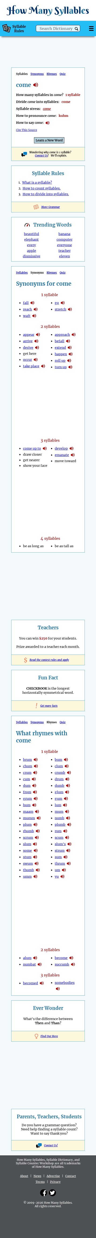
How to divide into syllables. (46, 194)
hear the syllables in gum (66, 798)
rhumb (28, 831)
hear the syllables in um (64, 870)
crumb (60, 773)
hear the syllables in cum (34, 779)
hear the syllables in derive (37, 347)
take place (31, 366)
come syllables (35, 85)
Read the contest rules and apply (48, 660)
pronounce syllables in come (47, 123)
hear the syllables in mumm (39, 818)
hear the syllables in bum (66, 759)
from (27, 792)
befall (59, 341)
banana (64, 234)
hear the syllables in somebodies (58, 988)
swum (28, 863)
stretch (60, 309)
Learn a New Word (49, 140)
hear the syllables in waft (34, 316)
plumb (60, 824)
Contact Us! (51, 1145)
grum (27, 799)
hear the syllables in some (36, 850)
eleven (64, 256)
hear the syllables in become (71, 958)
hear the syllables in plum (35, 824)
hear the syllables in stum (35, 857)
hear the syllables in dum (34, 785)
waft (27, 316)
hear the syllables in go (63, 303)
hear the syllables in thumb (38, 870)
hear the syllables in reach (36, 309)
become (61, 958)
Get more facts (48, 705)
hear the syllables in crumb (69, 772)
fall (26, 303)
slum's (60, 844)
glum (59, 792)
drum (59, 779)
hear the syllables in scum (67, 837)
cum (26, 779)
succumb (62, 964)
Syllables (22, 272)
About (24, 1176)
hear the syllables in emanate (73, 455)
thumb (28, 870)
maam (28, 811)
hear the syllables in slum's (69, 844)
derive (28, 347)
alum (27, 958)
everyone (64, 245)
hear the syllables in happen (70, 354)
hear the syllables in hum (34, 805)
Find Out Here (49, 1036)
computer (64, 239)
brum (27, 760)
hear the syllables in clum (67, 766)
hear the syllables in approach (73, 334)
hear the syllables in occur (36, 359)
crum (27, 773)
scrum (28, 837)
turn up (61, 367)
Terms (40, 1182)
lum (58, 805)
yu (57, 876)
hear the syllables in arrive (36, 341)
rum (58, 831)
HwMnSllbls (48, 10)
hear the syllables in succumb (73, 964)
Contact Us (41, 155)
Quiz (62, 74)
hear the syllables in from (35, 792)
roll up (60, 360)
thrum (60, 863)
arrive (28, 341)
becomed (30, 983)
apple (31, 251)
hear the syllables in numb (68, 818)
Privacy (55, 1182)
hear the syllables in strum (68, 850)
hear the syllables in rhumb (38, 831)
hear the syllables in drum (67, 779)
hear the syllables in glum (67, 792)
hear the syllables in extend (70, 347)
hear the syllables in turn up (70, 367)
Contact (70, 1176)
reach (27, 309)
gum (58, 799)
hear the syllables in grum (36, 798)
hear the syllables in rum (65, 831)
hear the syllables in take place (43, 366)
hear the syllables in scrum (37, 837)
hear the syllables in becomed (42, 983)
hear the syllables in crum (35, 772)
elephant (31, 239)
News (37, 1176)
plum (27, 824)
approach (62, 335)
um (57, 870)
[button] (76, 29)
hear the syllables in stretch (70, 309)
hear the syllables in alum (35, 958)
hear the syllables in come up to (45, 448)
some (27, 850)
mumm (29, 818)
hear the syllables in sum (65, 857)
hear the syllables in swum (36, 863)
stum (27, 857)
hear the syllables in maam (37, 811)
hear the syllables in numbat (39, 964)
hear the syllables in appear (38, 334)
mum (59, 811)
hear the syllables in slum (35, 844)
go (57, 303)
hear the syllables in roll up (69, 360)
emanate (62, 455)
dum (27, 786)
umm (27, 876)
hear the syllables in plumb (69, 824)
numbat (29, 964)
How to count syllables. (42, 188)
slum (27, 844)
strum (60, 850)
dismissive (31, 256)
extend (60, 347)
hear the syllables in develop (71, 448)
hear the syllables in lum (65, 805)
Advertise (53, 1176)
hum (27, 805)
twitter (52, 1192)
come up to (32, 448)
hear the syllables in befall (68, 341)
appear (28, 335)
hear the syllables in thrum (69, 863)
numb (59, 818)
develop (61, 448)
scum (59, 837)
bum (58, 760)
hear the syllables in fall (32, 303)
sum (58, 857)
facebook (43, 1192)
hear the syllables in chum (36, 766)
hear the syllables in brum (36, 759)
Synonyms (37, 74)
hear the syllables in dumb (68, 785)
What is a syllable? (37, 182)
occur (27, 360)
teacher (64, 251)
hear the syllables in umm (35, 876)
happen (61, 354)
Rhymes (52, 74)
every (31, 245)
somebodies (65, 983)
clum (59, 766)
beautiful (31, 234)
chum (27, 766)
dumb (59, 786)
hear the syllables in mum (67, 811)
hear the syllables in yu (62, 876)
